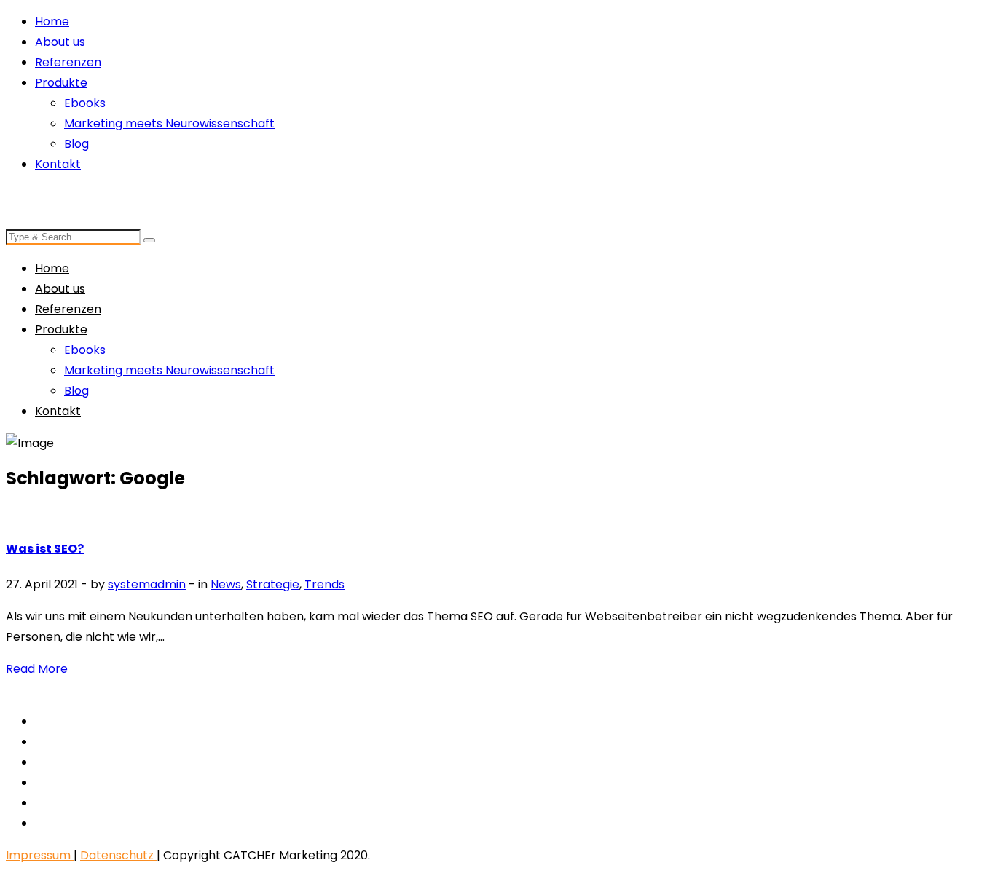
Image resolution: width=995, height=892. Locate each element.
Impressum (40, 855)
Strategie (272, 584)
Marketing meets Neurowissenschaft (169, 123)
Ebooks (85, 103)
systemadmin (147, 584)
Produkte (61, 82)
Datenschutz (118, 855)
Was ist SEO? (45, 548)
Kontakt (58, 164)
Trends (324, 584)
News (226, 584)
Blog (76, 143)
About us (60, 41)
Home (52, 21)
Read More (37, 668)
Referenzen (68, 62)
